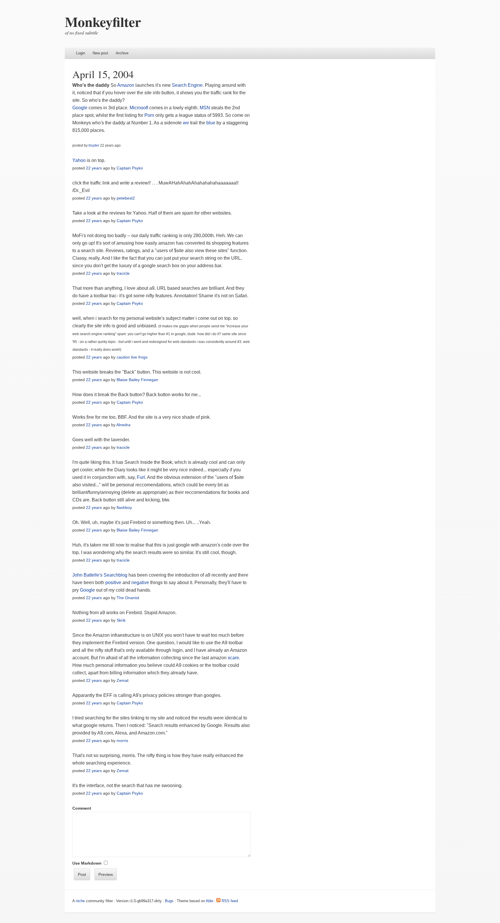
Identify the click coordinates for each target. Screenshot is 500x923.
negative (140, 582)
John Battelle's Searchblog (99, 575)
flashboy (124, 507)
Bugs (169, 901)
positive (113, 582)
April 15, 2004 (103, 74)
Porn (149, 115)
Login (80, 53)
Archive (122, 53)
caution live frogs (132, 357)
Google (79, 107)
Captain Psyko (130, 168)
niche (80, 901)
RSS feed (229, 901)
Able (209, 901)
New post (100, 53)
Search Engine (187, 85)
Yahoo (79, 160)
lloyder (94, 145)
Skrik (121, 620)
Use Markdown (87, 863)
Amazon (125, 85)
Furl (141, 477)
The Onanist (128, 597)
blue (210, 122)
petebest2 (126, 198)
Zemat (122, 680)
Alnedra (123, 424)
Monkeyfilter (103, 21)
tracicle (123, 273)
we (186, 122)
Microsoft (139, 107)
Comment (81, 808)
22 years (94, 168)
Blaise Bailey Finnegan (137, 379)
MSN (205, 107)
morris (122, 740)
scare (233, 657)
